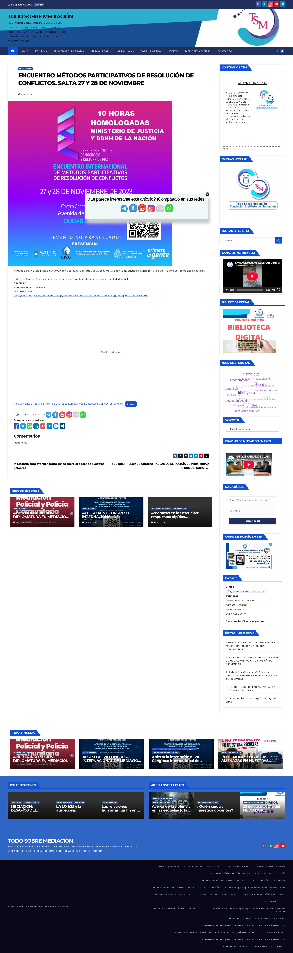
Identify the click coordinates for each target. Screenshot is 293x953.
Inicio (25, 51)
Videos (173, 51)
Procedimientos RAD (68, 51)
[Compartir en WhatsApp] (29, 426)
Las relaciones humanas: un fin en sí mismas (75, 810)
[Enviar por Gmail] (42, 426)
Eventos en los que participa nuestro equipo (174, 749)
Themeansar (62, 906)
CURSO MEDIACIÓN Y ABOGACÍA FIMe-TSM (229, 874)
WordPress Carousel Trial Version (266, 110)
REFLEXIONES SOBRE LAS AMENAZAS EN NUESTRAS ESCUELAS (244, 761)
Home (162, 866)
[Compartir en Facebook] (16, 426)
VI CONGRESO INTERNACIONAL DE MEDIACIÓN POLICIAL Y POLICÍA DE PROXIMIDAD (243, 925)
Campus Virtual (151, 51)
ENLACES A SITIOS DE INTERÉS (269, 874)
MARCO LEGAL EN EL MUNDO (213, 895)
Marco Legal (100, 51)
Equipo (40, 51)
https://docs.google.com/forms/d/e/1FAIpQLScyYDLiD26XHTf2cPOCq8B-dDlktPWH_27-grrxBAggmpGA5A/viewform (81, 295)
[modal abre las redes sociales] (62, 426)
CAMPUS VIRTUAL (264, 866)
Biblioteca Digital (198, 51)
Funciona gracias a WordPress (22, 906)
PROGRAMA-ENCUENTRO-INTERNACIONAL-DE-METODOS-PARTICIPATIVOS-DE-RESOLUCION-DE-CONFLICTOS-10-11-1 (68, 404)
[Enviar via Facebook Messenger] (55, 426)
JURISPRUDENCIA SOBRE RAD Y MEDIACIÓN (173, 895)
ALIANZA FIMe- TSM (194, 866)
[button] (277, 51)
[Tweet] (23, 426)
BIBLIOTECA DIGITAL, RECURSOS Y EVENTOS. (230, 866)
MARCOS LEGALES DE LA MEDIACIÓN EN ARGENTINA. (252, 85)
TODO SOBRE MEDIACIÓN (40, 16)
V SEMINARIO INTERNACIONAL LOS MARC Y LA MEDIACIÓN (256, 918)
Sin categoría (25, 69)
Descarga (131, 404)
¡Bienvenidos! (174, 866)
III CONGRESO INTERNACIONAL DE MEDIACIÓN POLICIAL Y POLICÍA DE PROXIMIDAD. (243, 881)
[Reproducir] (226, 289)
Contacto (225, 51)
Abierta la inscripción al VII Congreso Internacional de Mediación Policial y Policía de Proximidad (252, 675)
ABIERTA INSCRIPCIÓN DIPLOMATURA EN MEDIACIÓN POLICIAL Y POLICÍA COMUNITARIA (251, 646)
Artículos (124, 51)
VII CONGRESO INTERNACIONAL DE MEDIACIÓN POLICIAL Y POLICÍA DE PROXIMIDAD (243, 939)
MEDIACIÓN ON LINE (275, 902)
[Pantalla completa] (278, 289)
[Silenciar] (273, 289)
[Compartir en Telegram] (49, 426)
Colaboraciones (19, 802)
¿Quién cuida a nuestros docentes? (169, 808)
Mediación (33, 802)
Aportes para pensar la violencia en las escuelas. (261, 810)
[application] (252, 276)
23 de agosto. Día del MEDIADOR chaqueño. (216, 810)
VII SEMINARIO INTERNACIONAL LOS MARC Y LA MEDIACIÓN (252, 946)
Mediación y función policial (166, 753)
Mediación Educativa (161, 509)
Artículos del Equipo (162, 802)
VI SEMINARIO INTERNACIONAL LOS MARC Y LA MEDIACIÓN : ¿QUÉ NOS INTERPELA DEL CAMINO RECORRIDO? (230, 932)
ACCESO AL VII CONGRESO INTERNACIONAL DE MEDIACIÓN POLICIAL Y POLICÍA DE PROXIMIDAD (252, 660)
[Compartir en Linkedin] (36, 426)
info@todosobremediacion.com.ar (245, 591)
